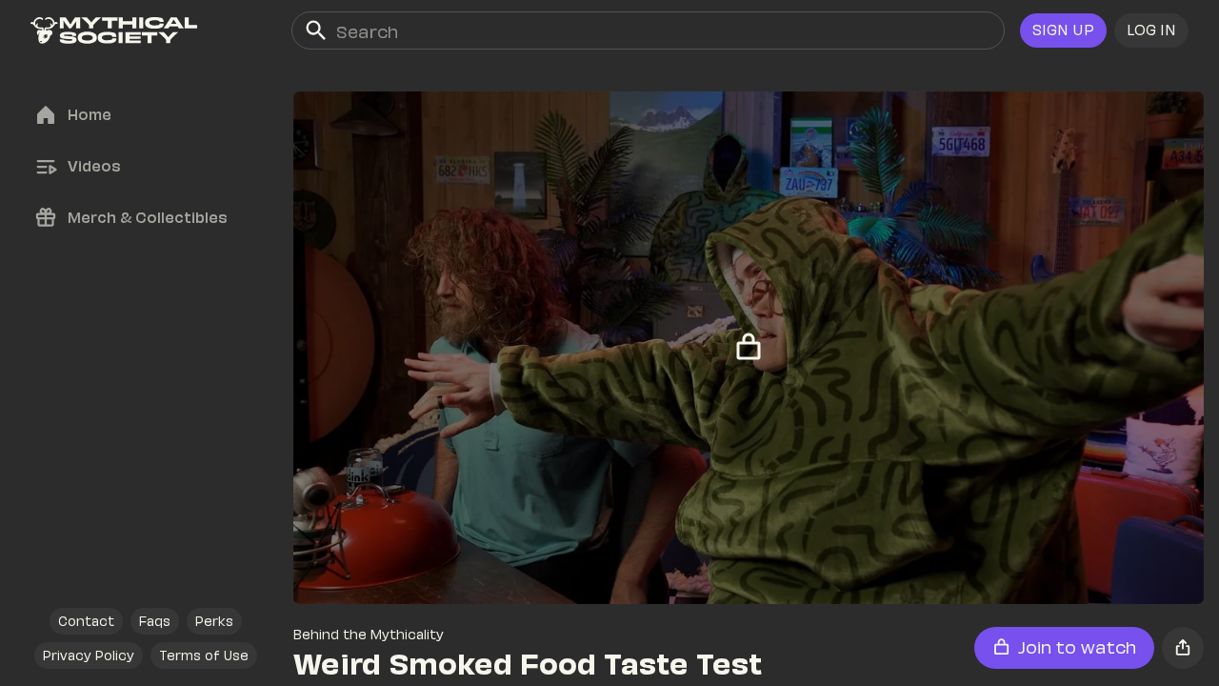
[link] (113, 30)
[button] (1151, 30)
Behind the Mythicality (368, 634)
